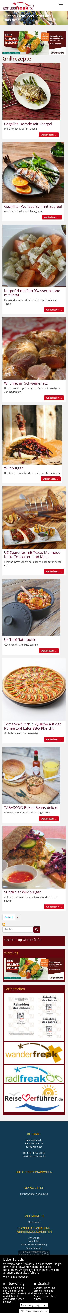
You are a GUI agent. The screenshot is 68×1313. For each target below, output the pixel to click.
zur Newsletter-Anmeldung (34, 1193)
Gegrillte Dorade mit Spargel (28, 123)
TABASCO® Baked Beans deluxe (31, 807)
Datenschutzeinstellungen (34, 1252)
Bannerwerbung (34, 1248)
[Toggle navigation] (60, 4)
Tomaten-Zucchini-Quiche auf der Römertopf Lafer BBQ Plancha (32, 726)
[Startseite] (18, 6)
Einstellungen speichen (34, 1305)
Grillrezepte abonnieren (3, 924)
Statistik (44, 1283)
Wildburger (13, 467)
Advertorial (34, 1237)
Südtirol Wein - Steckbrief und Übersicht (27, 18)
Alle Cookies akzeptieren (34, 1311)
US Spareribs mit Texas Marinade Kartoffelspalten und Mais (32, 554)
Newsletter (34, 1241)
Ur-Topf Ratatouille (20, 639)
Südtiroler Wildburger (22, 891)
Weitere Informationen (15, 1276)
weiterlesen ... (48, 134)
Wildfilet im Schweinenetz (26, 383)
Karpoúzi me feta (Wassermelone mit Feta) (32, 292)
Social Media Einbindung (34, 1244)
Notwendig (16, 1283)
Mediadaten (34, 1222)
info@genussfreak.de (34, 1156)
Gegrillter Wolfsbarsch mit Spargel (33, 206)
